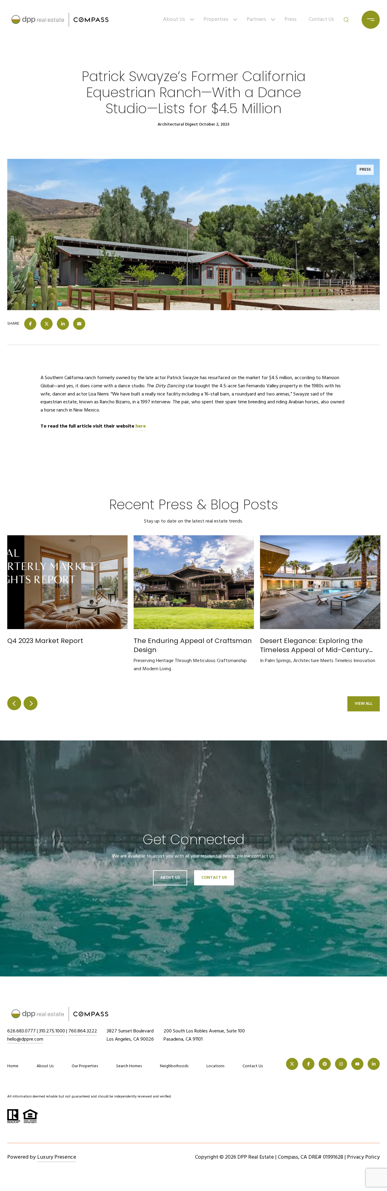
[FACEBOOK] (308, 1064)
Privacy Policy (363, 1157)
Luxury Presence (56, 1157)
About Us (174, 19)
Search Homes (129, 1066)
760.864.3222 (82, 1031)
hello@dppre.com (25, 1039)
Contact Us (321, 19)
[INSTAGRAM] (341, 1064)
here (140, 426)
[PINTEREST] (325, 1064)
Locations (215, 1066)
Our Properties (85, 1066)
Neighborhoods (174, 1066)
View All (363, 703)
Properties (215, 19)
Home (12, 1066)
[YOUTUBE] (357, 1064)
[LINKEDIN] (374, 1064)
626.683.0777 (21, 1031)
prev (14, 703)
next (30, 703)
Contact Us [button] (214, 877)
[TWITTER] (292, 1064)
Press (291, 19)
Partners (256, 19)
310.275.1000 (52, 1031)
